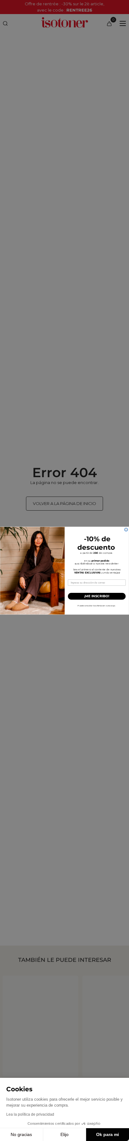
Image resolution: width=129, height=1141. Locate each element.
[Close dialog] (126, 529)
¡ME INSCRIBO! (96, 596)
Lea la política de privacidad (30, 1114)
